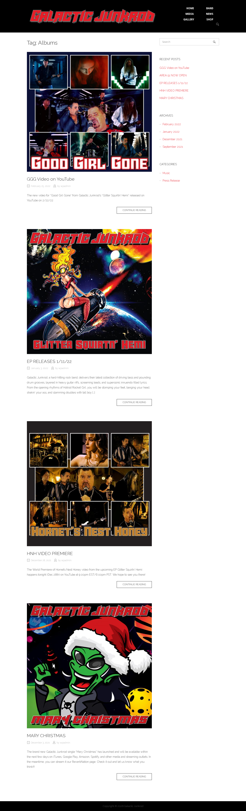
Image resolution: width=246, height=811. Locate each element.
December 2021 (172, 139)
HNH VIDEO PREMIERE (50, 553)
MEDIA (189, 13)
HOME (190, 8)
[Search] (214, 41)
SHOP (209, 19)
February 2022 (172, 124)
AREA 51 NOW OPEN (173, 75)
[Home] (93, 16)
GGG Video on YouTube (51, 179)
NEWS (209, 13)
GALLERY (188, 19)
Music (166, 173)
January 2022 (171, 131)
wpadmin (66, 186)
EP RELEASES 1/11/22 (49, 361)
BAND (209, 8)
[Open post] (89, 112)
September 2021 (173, 146)
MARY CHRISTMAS (46, 735)
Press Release (171, 180)
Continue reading (137, 210)
